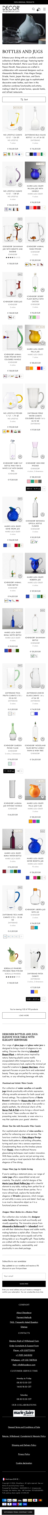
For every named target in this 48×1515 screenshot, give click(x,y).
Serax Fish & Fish (10, 1110)
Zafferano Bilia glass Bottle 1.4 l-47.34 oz (35, 136)
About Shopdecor (24, 1312)
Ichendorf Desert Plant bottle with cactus (35, 299)
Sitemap (24, 1326)
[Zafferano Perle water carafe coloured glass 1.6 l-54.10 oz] (35, 397)
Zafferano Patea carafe (35, 974)
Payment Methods (24, 1317)
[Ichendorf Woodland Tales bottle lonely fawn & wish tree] (35, 731)
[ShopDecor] (11, 9)
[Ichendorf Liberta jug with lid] (35, 895)
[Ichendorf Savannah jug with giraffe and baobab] (12, 230)
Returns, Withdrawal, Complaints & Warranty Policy (24, 1436)
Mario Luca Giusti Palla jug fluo (35, 804)
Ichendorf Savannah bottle (35, 638)
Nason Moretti (28, 1100)
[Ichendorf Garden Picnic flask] (12, 731)
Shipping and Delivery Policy (24, 1445)
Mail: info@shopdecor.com (24, 1364)
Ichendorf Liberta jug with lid (35, 910)
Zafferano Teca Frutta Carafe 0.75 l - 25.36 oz (13, 695)
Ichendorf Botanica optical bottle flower (35, 523)
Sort (26, 99)
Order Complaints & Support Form (24, 1345)
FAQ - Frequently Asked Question (24, 1322)
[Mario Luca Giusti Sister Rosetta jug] (35, 842)
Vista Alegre (28, 1137)
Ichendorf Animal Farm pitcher (35, 247)
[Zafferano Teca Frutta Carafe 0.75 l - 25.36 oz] (12, 676)
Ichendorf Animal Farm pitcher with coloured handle (12, 357)
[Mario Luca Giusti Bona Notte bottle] (12, 618)
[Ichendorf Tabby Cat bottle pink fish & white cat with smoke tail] (12, 449)
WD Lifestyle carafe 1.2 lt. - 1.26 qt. (12, 136)
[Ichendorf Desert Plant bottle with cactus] (35, 282)
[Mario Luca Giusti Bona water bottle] (12, 839)
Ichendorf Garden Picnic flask (13, 746)
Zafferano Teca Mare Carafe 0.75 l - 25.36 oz (13, 917)
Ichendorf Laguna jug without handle (12, 804)
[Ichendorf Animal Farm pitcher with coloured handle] (12, 338)
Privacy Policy (24, 1454)
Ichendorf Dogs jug (12, 301)
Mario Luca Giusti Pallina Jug (16, 1183)
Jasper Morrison (30, 1067)
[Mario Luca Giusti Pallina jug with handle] (35, 172)
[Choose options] (20, 128)
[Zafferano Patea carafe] (35, 957)
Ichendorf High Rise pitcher (35, 464)
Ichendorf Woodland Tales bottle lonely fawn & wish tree (35, 748)
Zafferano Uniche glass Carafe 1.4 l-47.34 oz (35, 695)
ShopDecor (20, 1483)
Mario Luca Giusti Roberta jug (35, 578)
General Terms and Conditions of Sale (24, 1427)
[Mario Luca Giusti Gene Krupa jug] (12, 510)
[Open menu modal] (44, 9)
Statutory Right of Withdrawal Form (24, 1340)
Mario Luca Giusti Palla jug (35, 350)
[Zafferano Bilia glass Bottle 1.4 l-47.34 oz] (35, 118)
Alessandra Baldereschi (13, 1226)
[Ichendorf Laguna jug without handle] (12, 789)
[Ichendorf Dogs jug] (12, 285)
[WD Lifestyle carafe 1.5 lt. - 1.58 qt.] (12, 175)
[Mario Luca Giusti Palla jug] (35, 335)
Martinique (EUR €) (11, 1479)
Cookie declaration (24, 1463)
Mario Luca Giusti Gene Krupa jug (12, 527)
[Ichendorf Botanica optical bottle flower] (35, 507)
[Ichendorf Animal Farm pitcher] (35, 230)
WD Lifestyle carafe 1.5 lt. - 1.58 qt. (12, 192)
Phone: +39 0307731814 (24, 1350)
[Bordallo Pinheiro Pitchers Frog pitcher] (12, 954)
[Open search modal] (33, 9)
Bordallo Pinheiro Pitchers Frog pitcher (13, 969)
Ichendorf (33, 1226)
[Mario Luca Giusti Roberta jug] (35, 563)
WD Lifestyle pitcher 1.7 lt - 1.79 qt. (12, 414)
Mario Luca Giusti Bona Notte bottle (12, 633)
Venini (10, 1149)
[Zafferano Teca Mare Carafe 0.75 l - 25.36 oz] (12, 898)
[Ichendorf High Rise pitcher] (35, 449)
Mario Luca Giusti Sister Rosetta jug (35, 859)
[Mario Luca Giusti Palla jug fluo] (35, 789)
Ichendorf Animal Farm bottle (12, 583)
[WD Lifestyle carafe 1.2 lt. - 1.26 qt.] (12, 118)
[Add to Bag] (20, 240)
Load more (24, 1015)
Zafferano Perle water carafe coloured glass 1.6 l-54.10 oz (35, 417)
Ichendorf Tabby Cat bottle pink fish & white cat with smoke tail (12, 467)
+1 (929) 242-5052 (24, 1355)
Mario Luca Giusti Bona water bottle (13, 854)
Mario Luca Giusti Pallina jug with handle (35, 188)
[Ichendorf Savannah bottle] (35, 621)
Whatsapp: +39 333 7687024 (24, 1359)
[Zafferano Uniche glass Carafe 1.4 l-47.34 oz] (35, 676)
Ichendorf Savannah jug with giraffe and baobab (13, 249)
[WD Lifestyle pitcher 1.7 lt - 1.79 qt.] (12, 397)
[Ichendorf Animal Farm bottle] (12, 566)
